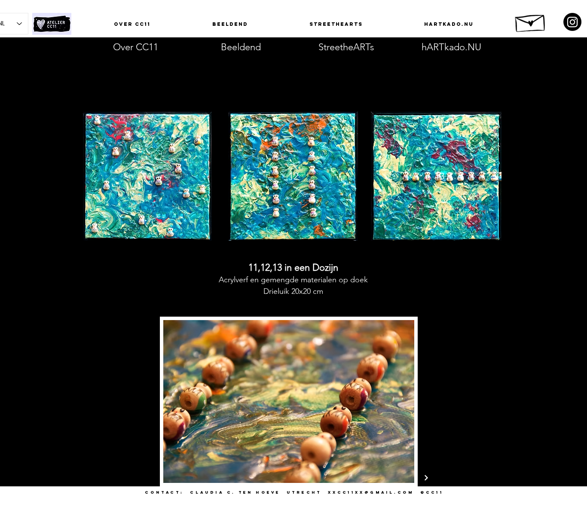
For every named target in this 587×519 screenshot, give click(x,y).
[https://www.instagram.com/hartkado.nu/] (572, 22)
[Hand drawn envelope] (531, 20)
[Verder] (426, 477)
